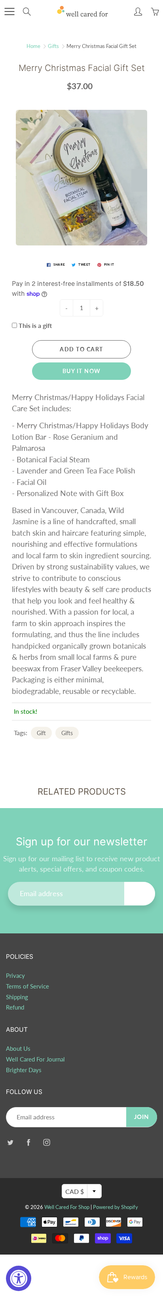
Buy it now (82, 371)
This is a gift (35, 325)
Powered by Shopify (115, 1207)
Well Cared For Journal (35, 1059)
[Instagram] (46, 1142)
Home (33, 46)
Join (139, 893)
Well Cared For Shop (66, 1207)
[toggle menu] (9, 11)
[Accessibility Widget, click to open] (18, 1278)
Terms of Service (27, 986)
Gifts (53, 46)
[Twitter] (10, 1142)
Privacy (15, 975)
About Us (18, 1048)
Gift (41, 733)
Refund (15, 1007)
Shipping (17, 997)
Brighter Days (24, 1070)
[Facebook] (28, 1142)
